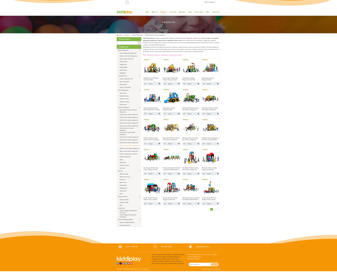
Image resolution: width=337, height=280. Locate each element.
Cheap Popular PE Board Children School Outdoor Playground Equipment (150, 198)
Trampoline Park (122, 76)
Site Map (217, 269)
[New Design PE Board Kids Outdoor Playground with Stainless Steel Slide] (172, 67)
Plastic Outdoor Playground (159, 263)
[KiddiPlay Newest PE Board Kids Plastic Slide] (152, 67)
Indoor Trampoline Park (168, 259)
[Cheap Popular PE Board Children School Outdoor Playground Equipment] (152, 187)
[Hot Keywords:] (127, 2)
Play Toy (120, 171)
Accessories (121, 208)
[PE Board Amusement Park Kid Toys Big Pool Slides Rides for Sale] (172, 157)
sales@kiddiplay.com (202, 246)
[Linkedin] (126, 263)
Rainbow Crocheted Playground (171, 256)
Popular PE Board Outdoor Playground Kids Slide (170, 198)
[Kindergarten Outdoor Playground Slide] (210, 67)
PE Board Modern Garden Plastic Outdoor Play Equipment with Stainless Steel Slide (152, 139)
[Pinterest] (129, 263)
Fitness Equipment (123, 90)
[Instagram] (123, 263)
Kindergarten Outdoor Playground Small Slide (188, 78)
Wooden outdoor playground (176, 263)
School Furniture (122, 196)
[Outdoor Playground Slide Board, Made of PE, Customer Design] (152, 97)
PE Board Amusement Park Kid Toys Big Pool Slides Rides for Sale (171, 169)
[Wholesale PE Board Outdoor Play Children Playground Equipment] (191, 97)
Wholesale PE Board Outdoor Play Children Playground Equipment (190, 109)
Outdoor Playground (123, 107)
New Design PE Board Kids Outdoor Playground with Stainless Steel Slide (170, 79)
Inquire (150, 84)
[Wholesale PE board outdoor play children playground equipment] (191, 127)
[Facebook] (118, 263)
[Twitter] (121, 263)
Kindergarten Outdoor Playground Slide (208, 78)
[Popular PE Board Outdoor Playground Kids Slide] (172, 187)
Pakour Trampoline (164, 261)
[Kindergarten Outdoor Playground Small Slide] (191, 67)
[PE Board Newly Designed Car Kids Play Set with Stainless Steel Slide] (210, 127)
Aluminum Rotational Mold (125, 219)
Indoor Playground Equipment (171, 254)
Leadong (211, 269)
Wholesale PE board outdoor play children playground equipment (190, 139)
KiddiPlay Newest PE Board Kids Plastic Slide (151, 78)
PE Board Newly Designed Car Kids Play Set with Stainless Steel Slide (210, 139)
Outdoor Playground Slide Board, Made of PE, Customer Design (151, 109)
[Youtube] (131, 263)
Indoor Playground (123, 50)
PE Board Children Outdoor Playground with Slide (209, 168)
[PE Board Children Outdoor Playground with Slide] (210, 157)
